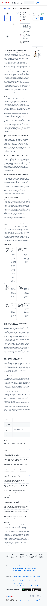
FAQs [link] (38, 576)
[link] (5, 3)
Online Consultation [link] (18, 568)
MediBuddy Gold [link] (17, 565)
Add (36, 18)
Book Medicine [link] (27, 565)
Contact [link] (31, 580)
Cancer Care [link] (31, 573)
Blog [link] (36, 580)
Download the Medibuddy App (13, 589)
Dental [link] (23, 573)
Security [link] (21, 583)
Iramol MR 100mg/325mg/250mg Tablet (21, 8)
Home (5, 8)
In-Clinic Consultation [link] (30, 568)
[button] (37, 3)
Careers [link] (15, 583)
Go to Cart (41, 18)
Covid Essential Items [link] (29, 570)
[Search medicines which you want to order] (32, 2)
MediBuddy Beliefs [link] (36, 585)
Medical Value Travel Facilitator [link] (21, 585)
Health (7, 565)
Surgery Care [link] (16, 573)
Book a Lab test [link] (17, 570)
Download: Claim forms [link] (29, 576)
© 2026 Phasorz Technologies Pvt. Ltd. (11, 600)
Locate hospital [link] (17, 576)
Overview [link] (15, 580)
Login (42, 2)
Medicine (9, 8)
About (7, 580)
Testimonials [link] (23, 580)
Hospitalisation (8, 576)
